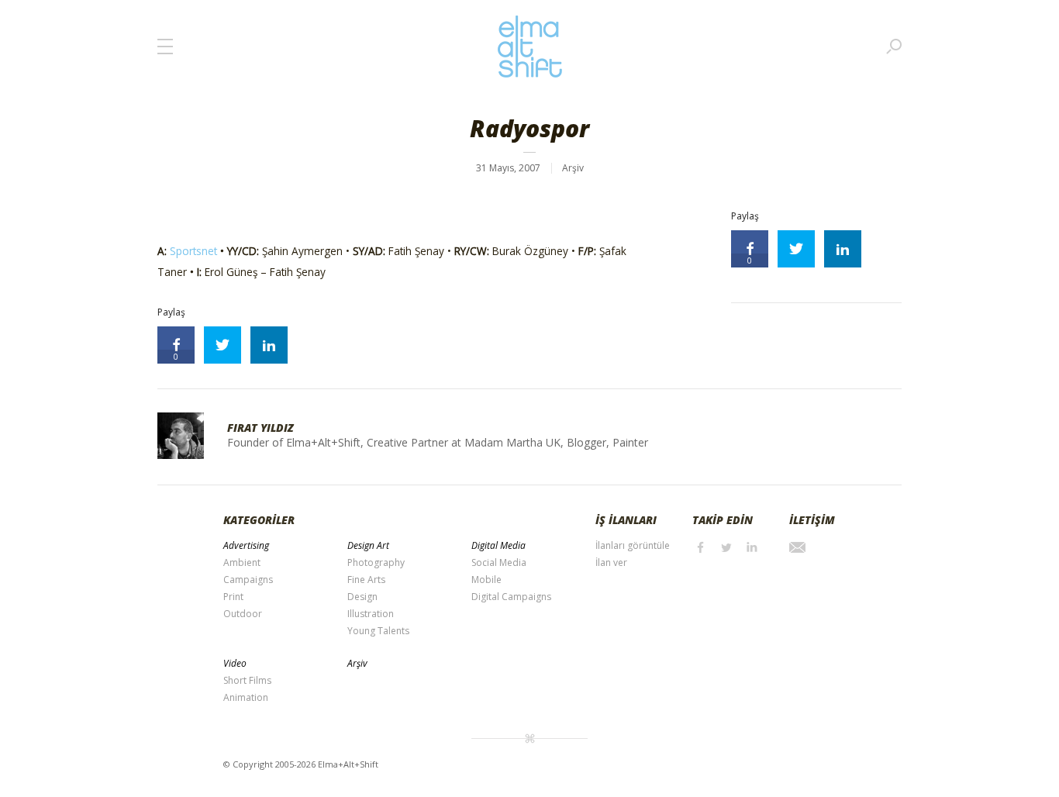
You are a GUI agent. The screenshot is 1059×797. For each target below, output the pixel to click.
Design (362, 596)
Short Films (247, 680)
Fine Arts (366, 579)
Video (235, 663)
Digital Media (498, 545)
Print (233, 596)
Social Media (498, 562)
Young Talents (378, 630)
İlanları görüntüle (632, 545)
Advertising (246, 545)
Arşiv (573, 167)
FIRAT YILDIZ (260, 427)
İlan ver (611, 562)
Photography (376, 562)
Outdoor (242, 613)
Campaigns (248, 579)
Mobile (486, 579)
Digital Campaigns (511, 596)
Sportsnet (193, 250)
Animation (245, 697)
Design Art (368, 545)
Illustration (370, 613)
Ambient (241, 562)
